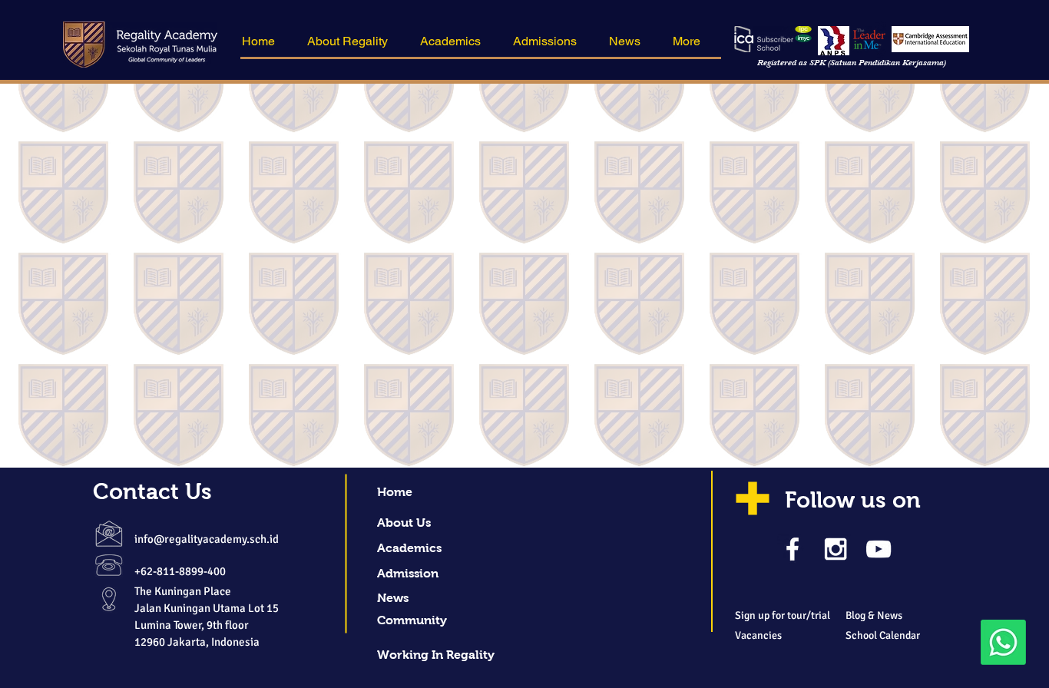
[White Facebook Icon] (792, 549)
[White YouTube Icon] (878, 549)
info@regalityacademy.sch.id (206, 539)
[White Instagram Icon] (835, 549)
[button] (352, 41)
